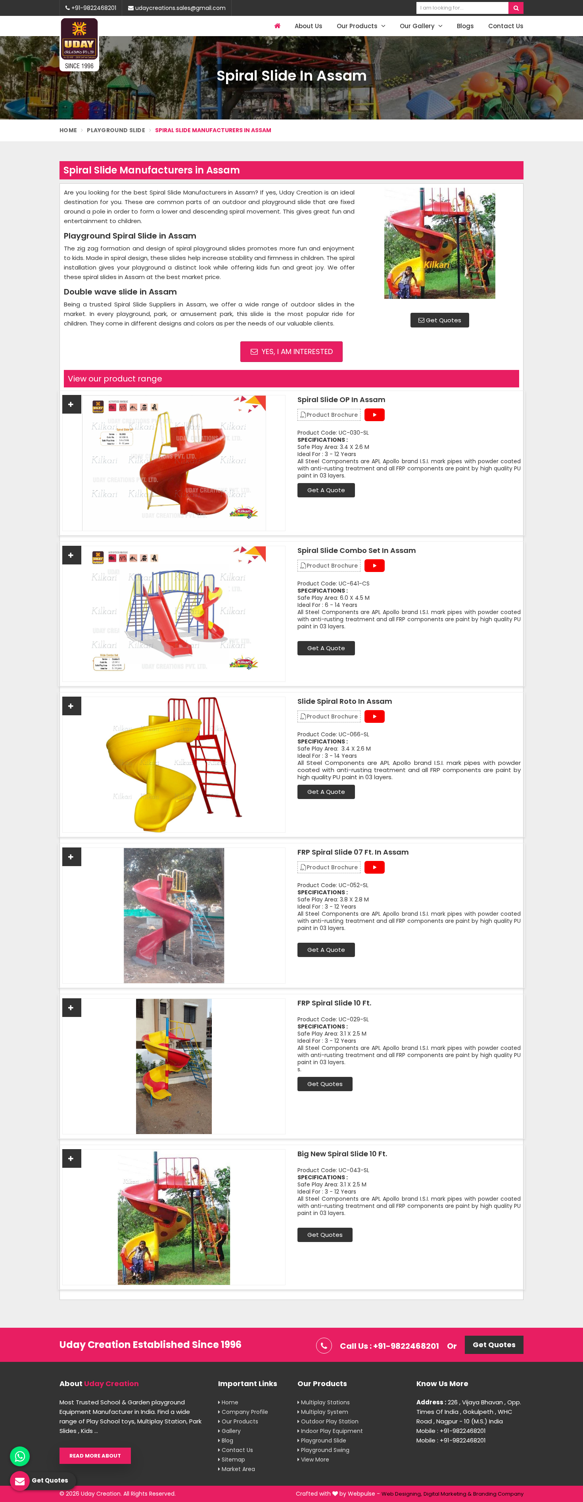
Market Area (237, 1469)
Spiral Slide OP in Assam (341, 399)
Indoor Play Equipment (331, 1431)
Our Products (358, 26)
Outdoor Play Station (329, 1421)
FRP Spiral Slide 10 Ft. (334, 1003)
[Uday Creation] (79, 44)
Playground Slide (116, 130)
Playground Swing (324, 1450)
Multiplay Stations (324, 1402)
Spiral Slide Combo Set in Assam (356, 550)
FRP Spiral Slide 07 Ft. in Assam (353, 852)
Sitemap (232, 1459)
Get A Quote (326, 490)
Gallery (230, 1431)
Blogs (465, 26)
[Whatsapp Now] (20, 1456)
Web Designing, (402, 1494)
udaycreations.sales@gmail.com (180, 8)
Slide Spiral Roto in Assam (344, 701)
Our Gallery (418, 26)
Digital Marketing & (448, 1494)
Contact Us (506, 26)
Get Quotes (442, 320)
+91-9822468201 (93, 8)
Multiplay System (323, 1412)
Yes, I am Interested (296, 351)
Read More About (95, 1456)
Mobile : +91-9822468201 (451, 1431)
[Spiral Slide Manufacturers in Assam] (440, 247)
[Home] (276, 26)
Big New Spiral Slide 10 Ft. (342, 1154)
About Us (308, 26)
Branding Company (498, 1494)
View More (314, 1459)
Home (68, 130)
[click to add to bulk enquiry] (71, 404)
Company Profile (244, 1412)
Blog (226, 1440)
